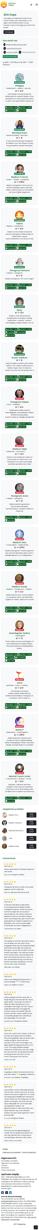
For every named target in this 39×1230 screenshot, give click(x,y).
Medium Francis (17, 985)
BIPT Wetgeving (19, 1224)
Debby (17, 967)
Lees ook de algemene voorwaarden (18, 1218)
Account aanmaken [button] (10, 56)
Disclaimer (5, 1168)
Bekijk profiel (31, 815)
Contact (4, 1165)
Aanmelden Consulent (9, 1161)
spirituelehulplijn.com (9, 1201)
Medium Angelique (21, 1077)
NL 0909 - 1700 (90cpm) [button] (11, 62)
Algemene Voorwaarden (10, 1163)
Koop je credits (12, 52)
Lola (13, 1059)
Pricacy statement (29, 1152)
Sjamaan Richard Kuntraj (20, 892)
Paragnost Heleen (17, 875)
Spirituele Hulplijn (12, 4)
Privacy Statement (8, 1170)
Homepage (9, 32)
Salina (19, 929)
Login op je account (14, 48)
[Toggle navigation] (36, 4)
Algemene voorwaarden (12, 1152)
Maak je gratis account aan (16, 44)
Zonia (19, 1140)
